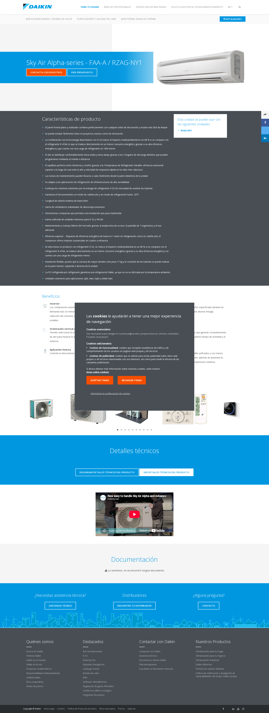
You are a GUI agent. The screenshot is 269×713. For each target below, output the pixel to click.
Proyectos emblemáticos (39, 668)
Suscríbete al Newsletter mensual (156, 668)
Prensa (121, 708)
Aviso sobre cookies (97, 371)
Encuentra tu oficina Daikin (152, 660)
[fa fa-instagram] (243, 708)
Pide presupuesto (148, 664)
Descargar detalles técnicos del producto (107, 472)
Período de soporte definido (210, 668)
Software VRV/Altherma (94, 681)
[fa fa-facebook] (223, 708)
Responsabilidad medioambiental (43, 673)
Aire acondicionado (92, 651)
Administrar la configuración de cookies (110, 393)
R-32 (85, 655)
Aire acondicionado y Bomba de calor (49, 18)
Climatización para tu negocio (211, 655)
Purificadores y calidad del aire (96, 18)
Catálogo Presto (91, 668)
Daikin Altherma (204, 664)
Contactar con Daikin (149, 651)
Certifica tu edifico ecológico (97, 690)
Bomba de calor (91, 673)
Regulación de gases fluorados (98, 686)
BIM (85, 677)
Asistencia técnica (148, 655)
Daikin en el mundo (36, 660)
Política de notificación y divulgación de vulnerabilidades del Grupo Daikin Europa (216, 675)
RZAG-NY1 (186, 130)
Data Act (131, 708)
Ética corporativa (34, 681)
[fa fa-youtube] (238, 708)
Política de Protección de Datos (82, 708)
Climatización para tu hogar (209, 651)
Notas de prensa (34, 686)
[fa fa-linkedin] (233, 708)
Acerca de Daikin (34, 651)
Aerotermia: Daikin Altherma (138, 18)
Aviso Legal (49, 708)
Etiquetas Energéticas (93, 664)
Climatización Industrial (207, 660)
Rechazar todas (132, 380)
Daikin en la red (34, 664)
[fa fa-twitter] (228, 708)
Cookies (61, 708)
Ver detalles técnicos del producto (166, 472)
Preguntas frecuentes (93, 694)
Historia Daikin (33, 655)
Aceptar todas (100, 380)
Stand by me (89, 660)
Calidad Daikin (33, 677)
